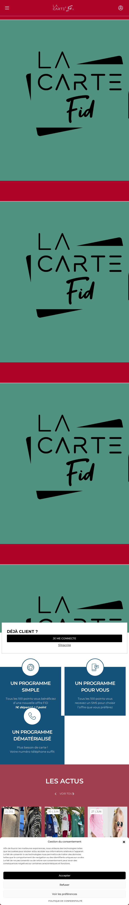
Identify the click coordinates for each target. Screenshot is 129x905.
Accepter (64, 875)
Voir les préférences (64, 894)
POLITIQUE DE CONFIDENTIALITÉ (65, 901)
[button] (124, 841)
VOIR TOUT (67, 793)
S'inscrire (64, 645)
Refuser (64, 884)
